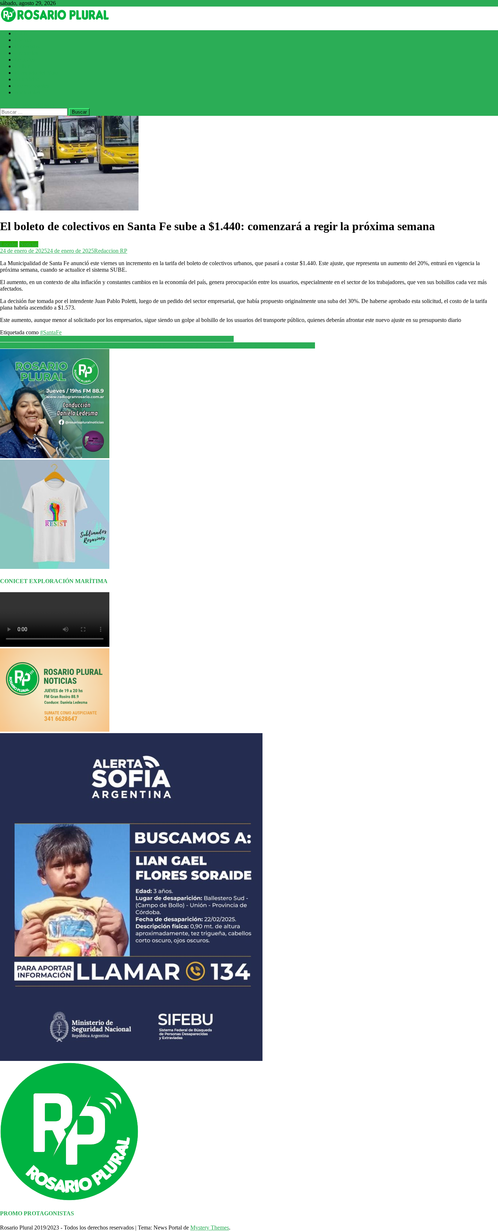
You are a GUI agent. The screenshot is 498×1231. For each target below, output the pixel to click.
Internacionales (32, 86)
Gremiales (26, 53)
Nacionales (27, 92)
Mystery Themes (209, 1227)
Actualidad (27, 79)
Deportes (25, 59)
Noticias (28, 244)
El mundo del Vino (36, 73)
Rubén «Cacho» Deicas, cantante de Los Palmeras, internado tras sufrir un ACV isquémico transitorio (117, 339)
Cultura (23, 66)
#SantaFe (51, 332)
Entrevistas (27, 46)
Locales (23, 40)
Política (23, 33)
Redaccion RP (110, 251)
